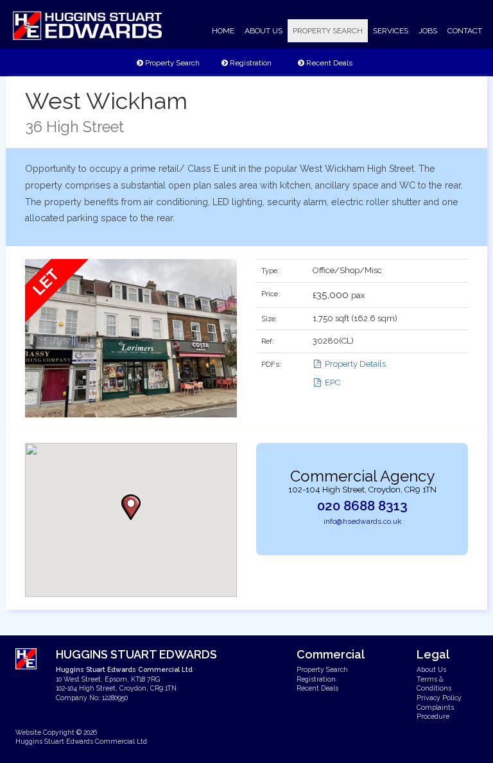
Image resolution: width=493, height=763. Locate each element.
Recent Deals (328, 62)
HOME (223, 30)
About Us (431, 669)
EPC (331, 382)
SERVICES (390, 30)
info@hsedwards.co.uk (362, 521)
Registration (250, 62)
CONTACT (464, 30)
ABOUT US (263, 30)
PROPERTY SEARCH (328, 30)
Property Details (354, 364)
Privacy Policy (439, 697)
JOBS (428, 30)
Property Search (171, 62)
